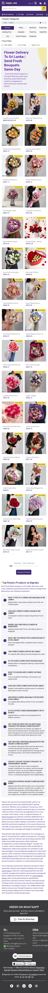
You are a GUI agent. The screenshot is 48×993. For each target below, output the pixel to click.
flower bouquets (8, 817)
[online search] (43, 8)
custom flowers (8, 856)
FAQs (42, 970)
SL (21, 977)
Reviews (14, 970)
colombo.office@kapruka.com (14, 944)
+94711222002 (9, 949)
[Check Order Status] (40, 4)
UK (26, 977)
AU (23, 977)
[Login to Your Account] (44, 4)
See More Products (23, 572)
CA (32, 977)
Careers (36, 970)
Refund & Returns (25, 970)
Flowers (41, 616)
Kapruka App (27, 960)
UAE (29, 977)
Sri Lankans (33, 974)
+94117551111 (18, 939)
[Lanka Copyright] (2, 974)
